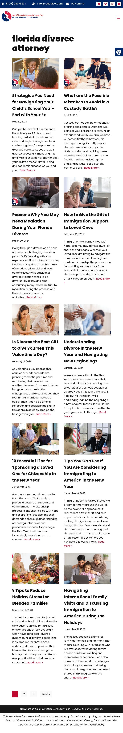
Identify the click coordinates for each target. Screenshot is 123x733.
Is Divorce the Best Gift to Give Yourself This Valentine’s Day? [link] (35, 348)
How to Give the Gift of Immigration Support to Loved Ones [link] (86, 221)
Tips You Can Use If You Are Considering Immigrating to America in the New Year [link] (85, 473)
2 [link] (24, 694)
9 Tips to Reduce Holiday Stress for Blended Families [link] (30, 597)
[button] (118, 17)
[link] (119, 52)
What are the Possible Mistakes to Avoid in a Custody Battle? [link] (86, 102)
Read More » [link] (27, 170)
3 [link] (33, 694)
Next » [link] (46, 694)
